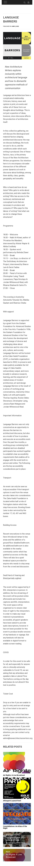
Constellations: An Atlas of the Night (15, 827)
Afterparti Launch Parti (12, 801)
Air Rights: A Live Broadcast (14, 775)
